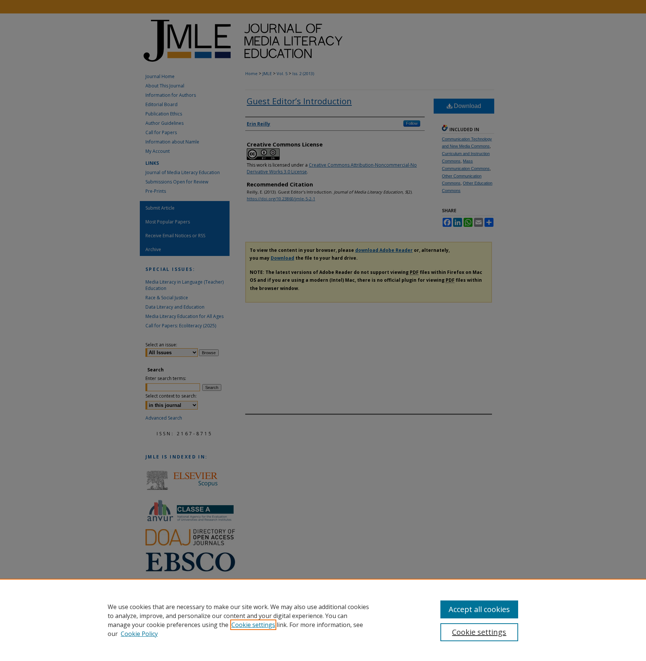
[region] (323, 620)
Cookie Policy (139, 634)
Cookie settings (253, 625)
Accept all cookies (479, 609)
